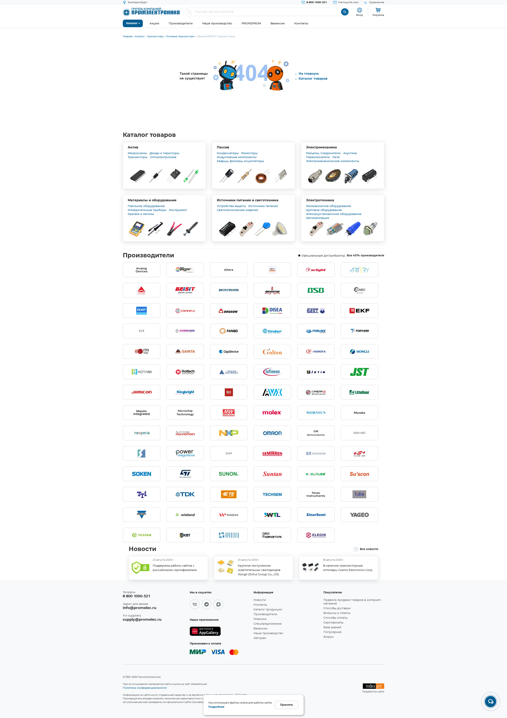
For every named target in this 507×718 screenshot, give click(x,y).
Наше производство (268, 633)
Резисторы (249, 153)
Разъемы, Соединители (323, 153)
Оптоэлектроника (163, 157)
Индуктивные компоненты (236, 157)
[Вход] (359, 10)
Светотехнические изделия (237, 210)
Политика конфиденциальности (145, 687)
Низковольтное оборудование (328, 206)
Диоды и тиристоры (164, 153)
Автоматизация (317, 218)
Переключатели (318, 157)
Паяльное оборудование (146, 206)
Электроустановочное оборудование (333, 214)
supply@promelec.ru (142, 620)
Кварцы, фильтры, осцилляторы (240, 161)
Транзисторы (137, 157)
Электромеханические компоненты (332, 161)
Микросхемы (137, 153)
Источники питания (263, 206)
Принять (286, 705)
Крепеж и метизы (141, 214)
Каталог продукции (268, 609)
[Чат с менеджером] (490, 701)
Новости (142, 549)
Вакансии (261, 628)
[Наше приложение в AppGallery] (220, 631)
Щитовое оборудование (324, 210)
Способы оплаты (335, 618)
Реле (336, 157)
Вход (359, 14)
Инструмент (178, 210)
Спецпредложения (267, 624)
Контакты (260, 604)
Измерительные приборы (147, 210)
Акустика (350, 153)
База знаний (332, 627)
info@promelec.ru (139, 608)
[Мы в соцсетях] (195, 604)
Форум (328, 637)
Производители (148, 256)
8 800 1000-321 (136, 596)
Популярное (332, 632)
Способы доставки (337, 608)
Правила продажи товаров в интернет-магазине (352, 602)
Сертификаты (333, 622)
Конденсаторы (228, 153)
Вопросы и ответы (336, 613)
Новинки (260, 619)
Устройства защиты (231, 206)
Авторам (260, 638)
